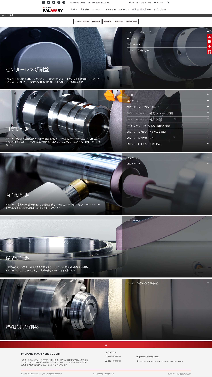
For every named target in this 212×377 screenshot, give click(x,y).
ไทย (149, 3)
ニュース (96, 9)
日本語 (143, 3)
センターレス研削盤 (82, 21)
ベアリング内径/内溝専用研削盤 (142, 283)
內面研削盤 (108, 21)
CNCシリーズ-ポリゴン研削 (140, 138)
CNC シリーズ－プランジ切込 (141, 107)
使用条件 (171, 374)
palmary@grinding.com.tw (100, 2)
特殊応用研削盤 (131, 21)
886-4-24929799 (79, 2)
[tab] (168, 32)
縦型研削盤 (119, 21)
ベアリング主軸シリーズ (139, 50)
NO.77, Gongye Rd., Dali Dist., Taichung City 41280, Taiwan (161, 361)
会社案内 (123, 9)
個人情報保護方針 (184, 374)
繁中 (137, 3)
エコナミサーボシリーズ (139, 32)
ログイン (159, 3)
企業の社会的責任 (140, 9)
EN (133, 3)
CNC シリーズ (133, 44)
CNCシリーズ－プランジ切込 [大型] (144, 119)
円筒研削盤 (96, 21)
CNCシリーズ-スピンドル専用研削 (144, 144)
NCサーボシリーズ (136, 38)
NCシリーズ (132, 101)
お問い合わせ (160, 9)
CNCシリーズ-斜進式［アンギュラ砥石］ (147, 131)
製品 (73, 9)
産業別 (84, 9)
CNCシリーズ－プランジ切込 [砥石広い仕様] (148, 125)
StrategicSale (109, 374)
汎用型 (130, 95)
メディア (109, 9)
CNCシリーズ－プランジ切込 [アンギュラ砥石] (150, 113)
